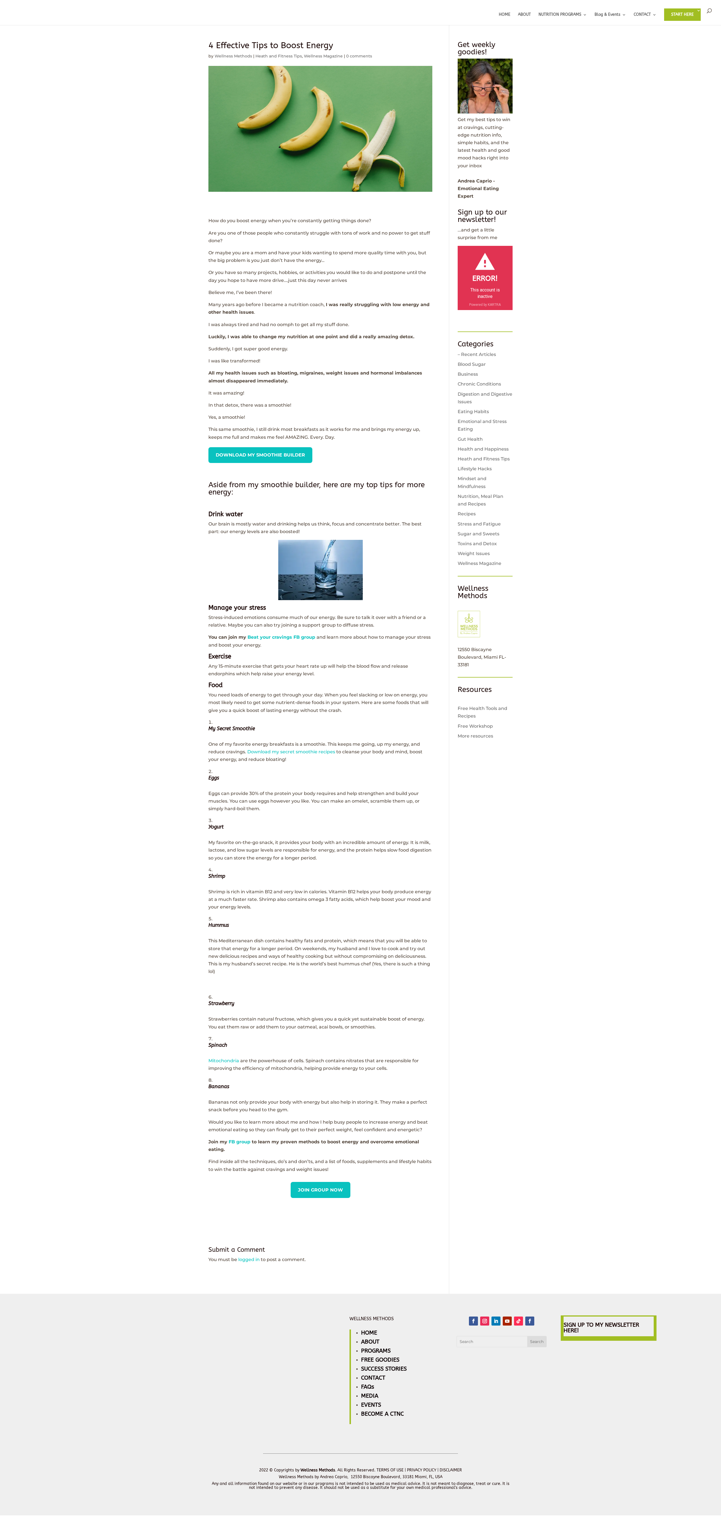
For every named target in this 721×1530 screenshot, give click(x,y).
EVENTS (371, 1405)
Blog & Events (607, 15)
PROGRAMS (376, 1351)
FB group (239, 1141)
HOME (504, 15)
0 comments (359, 56)
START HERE (682, 14)
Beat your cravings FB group (281, 637)
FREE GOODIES (380, 1360)
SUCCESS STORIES (384, 1369)
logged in (249, 1259)
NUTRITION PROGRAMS (559, 15)
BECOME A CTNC (382, 1414)
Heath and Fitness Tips (278, 56)
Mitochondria (223, 1060)
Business (468, 374)
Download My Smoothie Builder (260, 455)
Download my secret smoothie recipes (291, 751)
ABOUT (524, 15)
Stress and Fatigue (479, 524)
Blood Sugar (472, 364)
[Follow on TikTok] (518, 1321)
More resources (475, 736)
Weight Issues (474, 553)
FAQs (367, 1387)
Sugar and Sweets (478, 533)
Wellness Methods (233, 56)
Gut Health (470, 439)
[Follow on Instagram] (484, 1321)
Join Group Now (320, 1190)
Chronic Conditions (479, 384)
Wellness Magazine (323, 56)
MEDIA (369, 1396)
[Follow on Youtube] (507, 1321)
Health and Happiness (483, 449)
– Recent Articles (477, 354)
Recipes (467, 513)
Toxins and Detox (477, 543)
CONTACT (642, 15)
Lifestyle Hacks (475, 468)
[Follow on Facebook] (473, 1321)
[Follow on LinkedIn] (495, 1321)
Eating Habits (473, 411)
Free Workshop (475, 726)
